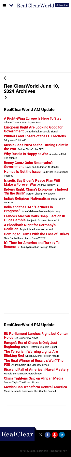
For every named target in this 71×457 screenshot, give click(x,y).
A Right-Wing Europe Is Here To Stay (32, 118)
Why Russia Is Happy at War (26, 154)
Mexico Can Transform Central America (35, 387)
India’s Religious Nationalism (27, 198)
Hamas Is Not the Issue (22, 172)
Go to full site (59, 451)
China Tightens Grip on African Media (33, 378)
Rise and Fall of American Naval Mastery (36, 369)
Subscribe (62, 5)
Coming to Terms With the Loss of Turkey (36, 234)
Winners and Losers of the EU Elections (35, 136)
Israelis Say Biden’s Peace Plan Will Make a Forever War (32, 182)
